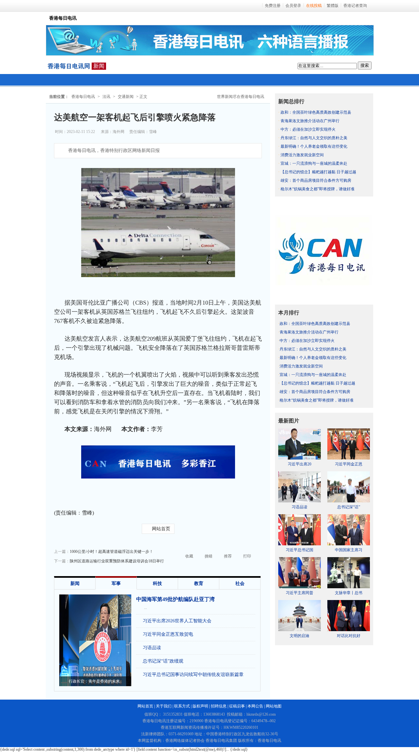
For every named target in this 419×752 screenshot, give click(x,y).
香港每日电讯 (83, 96)
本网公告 (255, 706)
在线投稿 (314, 5)
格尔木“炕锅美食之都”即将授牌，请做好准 (318, 189)
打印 (247, 556)
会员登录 (293, 5)
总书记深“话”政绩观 (163, 661)
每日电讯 (68, 66)
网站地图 (274, 706)
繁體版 (332, 5)
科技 (157, 583)
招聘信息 (219, 706)
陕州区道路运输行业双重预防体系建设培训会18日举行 (117, 561)
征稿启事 (237, 706)
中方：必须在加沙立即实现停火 (308, 129)
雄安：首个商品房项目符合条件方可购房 (316, 180)
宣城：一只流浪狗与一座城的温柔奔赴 (314, 163)
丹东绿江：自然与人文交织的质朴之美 (314, 138)
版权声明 (200, 706)
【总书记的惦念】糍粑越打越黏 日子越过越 (318, 172)
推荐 (228, 556)
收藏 (189, 556)
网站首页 (161, 528)
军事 (116, 583)
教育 (198, 583)
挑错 (208, 556)
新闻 (98, 66)
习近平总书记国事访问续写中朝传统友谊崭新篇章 (193, 674)
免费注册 (273, 5)
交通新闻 (126, 96)
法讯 (106, 96)
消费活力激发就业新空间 (302, 155)
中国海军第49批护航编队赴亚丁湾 (175, 599)
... (145, 607)
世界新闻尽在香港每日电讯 (240, 96)
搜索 (364, 65)
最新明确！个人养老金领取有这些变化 (314, 146)
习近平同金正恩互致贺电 (168, 634)
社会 (240, 583)
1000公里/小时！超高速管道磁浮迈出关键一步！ (111, 551)
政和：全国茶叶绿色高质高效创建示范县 (316, 112)
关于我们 (164, 706)
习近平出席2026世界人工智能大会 (177, 620)
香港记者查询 (355, 5)
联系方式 (182, 706)
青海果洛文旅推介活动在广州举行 (310, 121)
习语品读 (152, 647)
